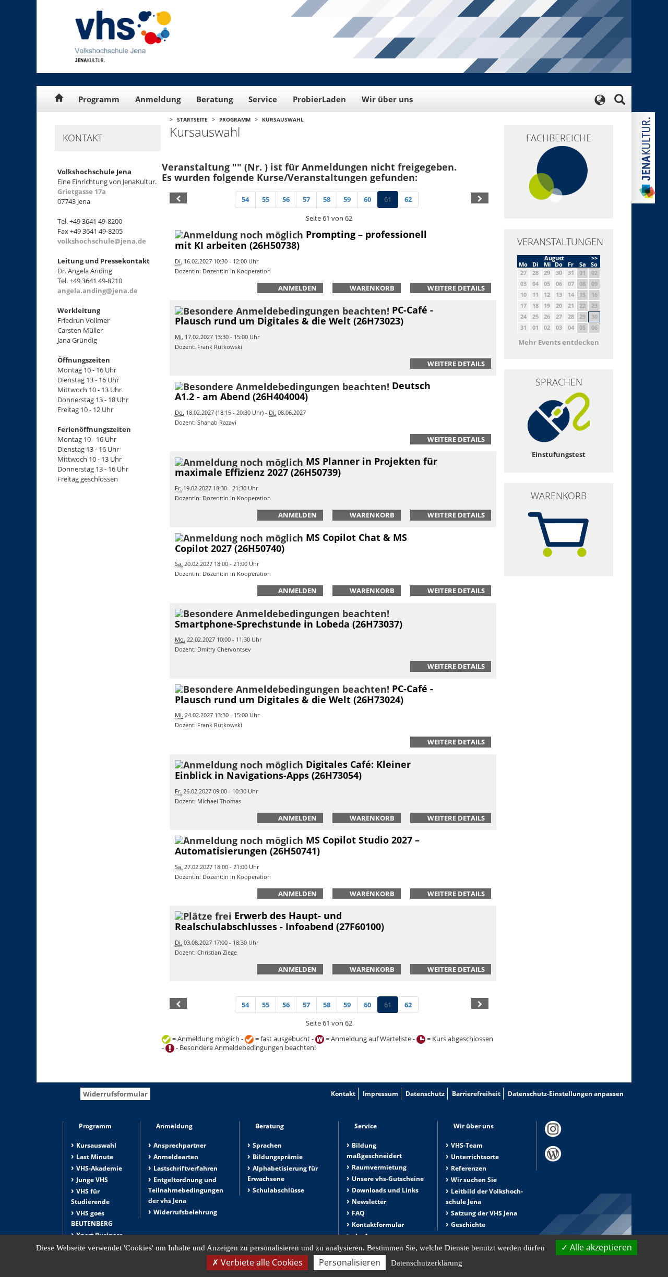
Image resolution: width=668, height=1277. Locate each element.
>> (594, 258)
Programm (99, 99)
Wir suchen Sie (474, 1179)
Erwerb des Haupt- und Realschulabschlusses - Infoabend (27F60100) (279, 921)
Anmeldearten (175, 1156)
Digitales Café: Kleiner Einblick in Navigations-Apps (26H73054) (293, 769)
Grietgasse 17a (81, 191)
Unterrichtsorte (475, 1156)
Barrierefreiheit (476, 1093)
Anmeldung (158, 99)
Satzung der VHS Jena (484, 1213)
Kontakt (343, 1093)
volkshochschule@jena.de (101, 241)
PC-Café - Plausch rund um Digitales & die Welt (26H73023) (304, 315)
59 (347, 199)
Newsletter (369, 1201)
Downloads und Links (385, 1190)
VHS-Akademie (99, 1168)
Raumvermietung (379, 1167)
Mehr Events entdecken (558, 342)
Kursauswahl (283, 119)
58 (326, 199)
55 (265, 199)
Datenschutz (425, 1093)
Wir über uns (387, 99)
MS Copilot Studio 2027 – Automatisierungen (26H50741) (297, 845)
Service (262, 99)
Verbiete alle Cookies (261, 1262)
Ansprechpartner (179, 1145)
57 (306, 199)
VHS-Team (467, 1145)
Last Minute (94, 1156)
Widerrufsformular (115, 1094)
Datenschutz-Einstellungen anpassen (566, 1093)
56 (286, 199)
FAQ (358, 1213)
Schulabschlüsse (278, 1190)
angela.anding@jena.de (97, 290)
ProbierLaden (319, 99)
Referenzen (468, 1168)
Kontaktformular (378, 1224)
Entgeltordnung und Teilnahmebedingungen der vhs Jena (185, 1190)
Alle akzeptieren (600, 1247)
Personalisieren (349, 1262)
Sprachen (267, 1145)
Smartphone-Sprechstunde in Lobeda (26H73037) (288, 624)
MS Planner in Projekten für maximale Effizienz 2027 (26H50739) (306, 466)
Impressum (380, 1093)
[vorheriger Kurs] (178, 197)
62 (408, 199)
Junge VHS (92, 1179)
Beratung (214, 99)
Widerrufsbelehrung (185, 1212)
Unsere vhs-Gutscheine (388, 1178)
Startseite (192, 119)
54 (245, 199)
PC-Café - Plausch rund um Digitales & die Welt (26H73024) (304, 694)
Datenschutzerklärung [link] (426, 1263)
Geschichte (468, 1224)
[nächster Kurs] (479, 197)
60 (367, 199)
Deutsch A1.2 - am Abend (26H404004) (303, 391)
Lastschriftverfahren (185, 1168)
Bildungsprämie (278, 1156)
